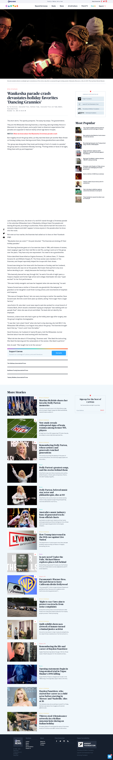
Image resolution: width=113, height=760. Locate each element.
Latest (27, 741)
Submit (102, 410)
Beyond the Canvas (41, 6)
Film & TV (84, 6)
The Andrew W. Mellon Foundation (85, 750)
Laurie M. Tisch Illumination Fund (85, 752)
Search (101, 6)
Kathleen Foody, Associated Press (40, 106)
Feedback (42, 743)
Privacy (42, 745)
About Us (42, 741)
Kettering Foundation (82, 755)
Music (62, 6)
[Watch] (22, 406)
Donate (93, 6)
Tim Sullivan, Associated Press (19, 106)
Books (54, 6)
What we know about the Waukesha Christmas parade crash (32, 134)
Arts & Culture (72, 6)
